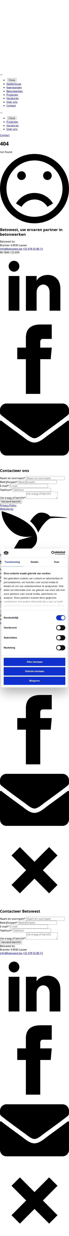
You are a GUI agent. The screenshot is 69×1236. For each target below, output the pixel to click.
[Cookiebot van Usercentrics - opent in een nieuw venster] (51, 553)
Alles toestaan (35, 661)
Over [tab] (56, 562)
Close (12, 80)
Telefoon (6, 490)
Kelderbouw (13, 84)
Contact (11, 105)
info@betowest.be (11, 249)
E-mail (4, 486)
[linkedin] (34, 322)
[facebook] (34, 393)
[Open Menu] (1, 74)
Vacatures (12, 98)
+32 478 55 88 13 (33, 249)
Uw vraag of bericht (13, 498)
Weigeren (34, 680)
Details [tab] (35, 562)
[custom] (34, 463)
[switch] (60, 627)
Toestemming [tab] (12, 562)
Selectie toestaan (34, 671)
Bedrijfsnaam (9, 482)
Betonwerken (14, 91)
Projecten (12, 94)
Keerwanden (14, 87)
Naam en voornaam (13, 478)
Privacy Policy (8, 505)
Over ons (11, 102)
